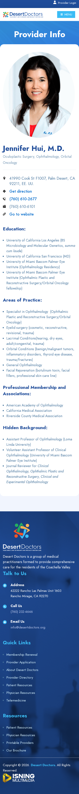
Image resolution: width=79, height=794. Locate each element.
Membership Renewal (21, 654)
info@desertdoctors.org (28, 627)
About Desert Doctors (22, 670)
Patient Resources (19, 685)
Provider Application (21, 662)
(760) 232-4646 (22, 611)
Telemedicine (16, 700)
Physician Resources (20, 692)
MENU (67, 14)
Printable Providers (20, 742)
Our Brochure (16, 750)
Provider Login (66, 2)
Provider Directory (19, 677)
